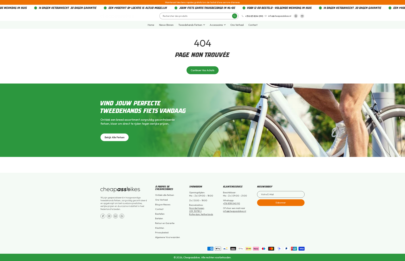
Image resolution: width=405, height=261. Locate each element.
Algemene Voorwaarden (167, 237)
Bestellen (160, 213)
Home (151, 24)
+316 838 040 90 (231, 203)
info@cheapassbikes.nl (234, 211)
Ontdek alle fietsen (164, 195)
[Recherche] (234, 16)
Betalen (159, 218)
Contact (252, 24)
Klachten (159, 228)
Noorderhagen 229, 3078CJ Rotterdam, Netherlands (201, 211)
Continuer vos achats (202, 70)
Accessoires (216, 24)
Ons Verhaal (237, 24)
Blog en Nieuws (162, 204)
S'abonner (281, 202)
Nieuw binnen (166, 24)
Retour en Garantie (164, 223)
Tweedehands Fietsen (190, 24)
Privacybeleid (161, 232)
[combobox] (199, 16)
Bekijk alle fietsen (115, 137)
